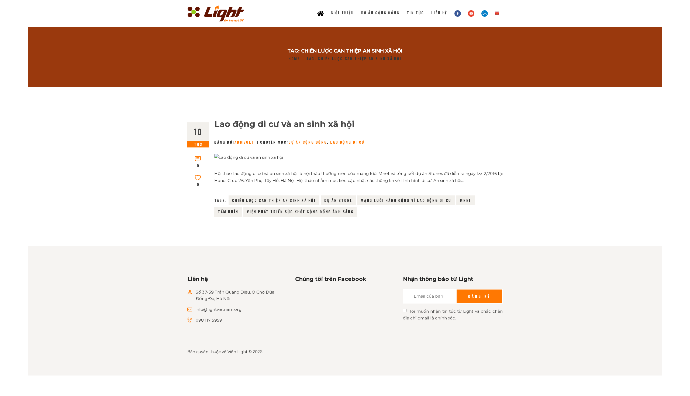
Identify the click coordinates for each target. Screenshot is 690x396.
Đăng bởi (234, 142)
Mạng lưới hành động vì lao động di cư (406, 200)
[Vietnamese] (497, 13)
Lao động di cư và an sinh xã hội (284, 124)
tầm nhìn (228, 211)
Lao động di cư (347, 142)
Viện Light (237, 351)
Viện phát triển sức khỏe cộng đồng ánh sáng (300, 211)
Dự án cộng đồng (307, 142)
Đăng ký (479, 296)
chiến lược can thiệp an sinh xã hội (274, 200)
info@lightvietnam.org (219, 309)
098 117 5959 (209, 320)
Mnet (465, 200)
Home (294, 58)
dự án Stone (338, 200)
